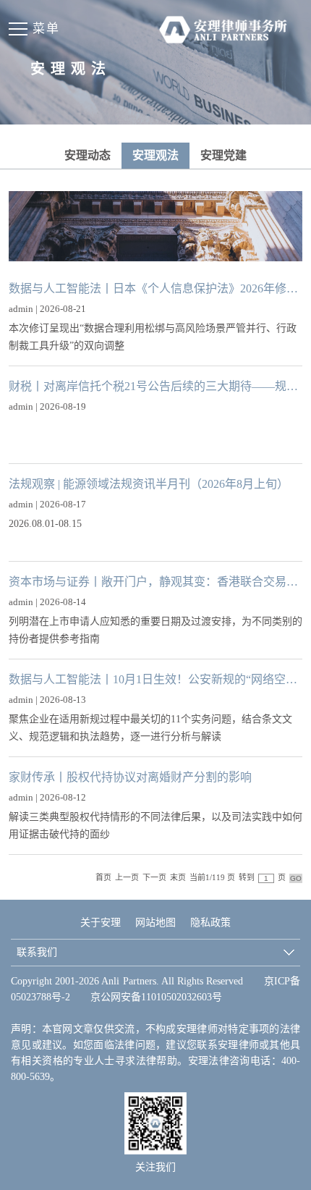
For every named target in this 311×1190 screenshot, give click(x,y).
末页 (178, 877)
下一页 (154, 877)
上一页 (127, 877)
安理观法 (155, 155)
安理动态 (87, 155)
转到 (247, 877)
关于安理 (100, 922)
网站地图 (155, 922)
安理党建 (223, 155)
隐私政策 (210, 922)
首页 (103, 877)
